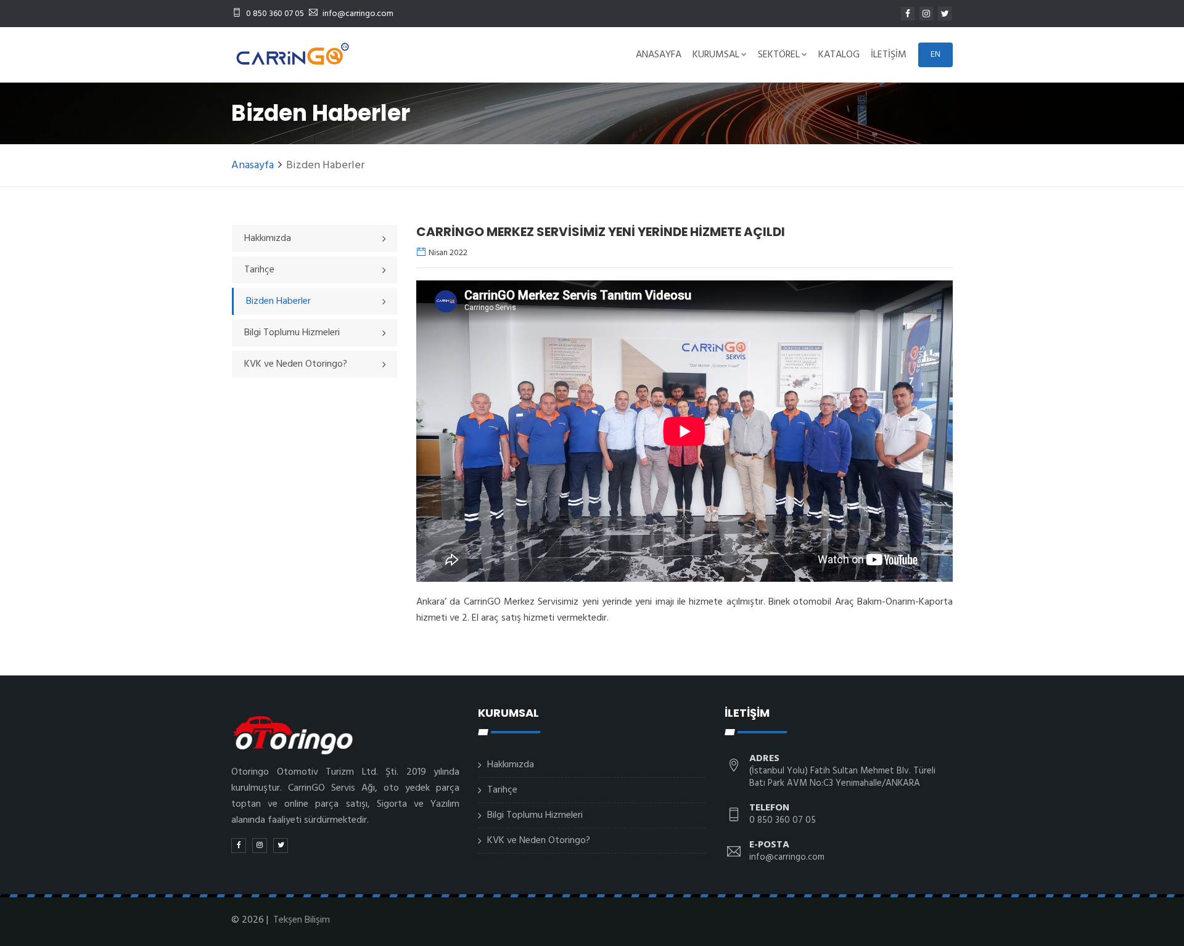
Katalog (839, 55)
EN (935, 54)
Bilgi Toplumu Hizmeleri (535, 815)
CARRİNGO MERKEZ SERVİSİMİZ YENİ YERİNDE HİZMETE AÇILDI (600, 231)
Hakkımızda (510, 765)
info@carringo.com (358, 14)
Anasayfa (658, 55)
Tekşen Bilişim (301, 920)
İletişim (888, 55)
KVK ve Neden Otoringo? (538, 841)
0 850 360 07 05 (274, 14)
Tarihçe (502, 790)
